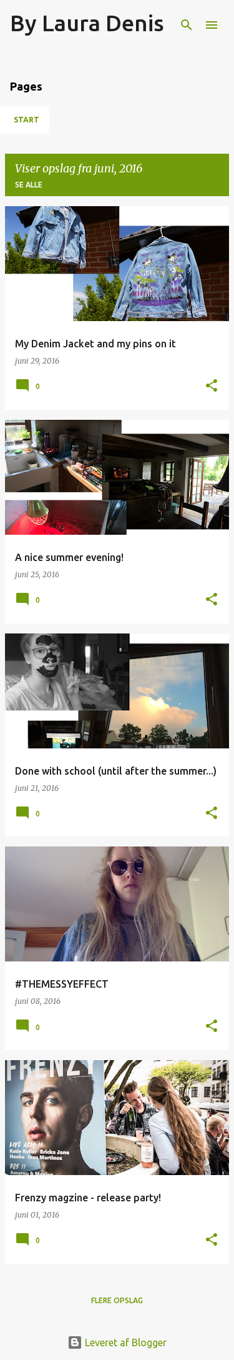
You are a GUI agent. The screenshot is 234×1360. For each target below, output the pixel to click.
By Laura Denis (87, 23)
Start (26, 120)
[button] (211, 386)
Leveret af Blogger (124, 1342)
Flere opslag (117, 1300)
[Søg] (186, 25)
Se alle (28, 185)
